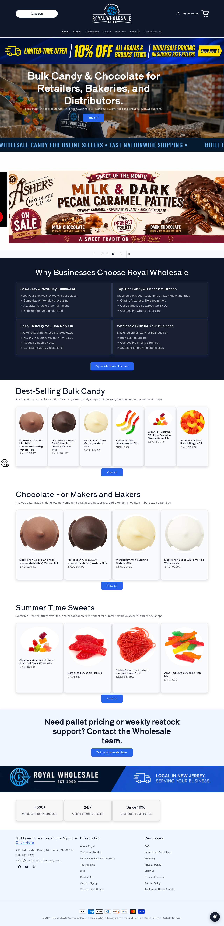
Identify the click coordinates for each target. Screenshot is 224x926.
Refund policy (97, 918)
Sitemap (149, 870)
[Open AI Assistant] (215, 917)
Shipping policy (151, 918)
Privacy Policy (153, 864)
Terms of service (132, 918)
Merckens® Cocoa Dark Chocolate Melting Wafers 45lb (63, 445)
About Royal (87, 846)
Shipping (150, 858)
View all (112, 472)
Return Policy (153, 883)
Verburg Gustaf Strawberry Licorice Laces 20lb (133, 671)
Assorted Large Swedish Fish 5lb (182, 674)
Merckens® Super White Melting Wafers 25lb (184, 561)
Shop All (93, 117)
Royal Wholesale (59, 918)
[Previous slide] (94, 254)
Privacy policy (114, 918)
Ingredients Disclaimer (158, 852)
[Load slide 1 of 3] (102, 254)
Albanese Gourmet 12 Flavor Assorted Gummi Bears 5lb (160, 435)
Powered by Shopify (77, 918)
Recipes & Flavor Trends (159, 889)
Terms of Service (155, 877)
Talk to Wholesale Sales (112, 752)
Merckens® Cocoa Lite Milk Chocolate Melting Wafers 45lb (31, 445)
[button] (37, 14)
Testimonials (87, 864)
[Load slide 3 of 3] (112, 254)
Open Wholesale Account (112, 366)
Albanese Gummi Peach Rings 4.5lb (191, 442)
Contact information (171, 918)
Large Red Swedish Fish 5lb (85, 672)
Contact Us (86, 877)
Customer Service (91, 852)
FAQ (147, 846)
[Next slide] (121, 254)
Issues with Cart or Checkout (97, 858)
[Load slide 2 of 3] (107, 254)
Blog (82, 870)
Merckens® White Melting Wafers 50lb (95, 443)
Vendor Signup (89, 883)
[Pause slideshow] (130, 254)
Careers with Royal (91, 889)
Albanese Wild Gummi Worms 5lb (127, 442)
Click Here (25, 842)
